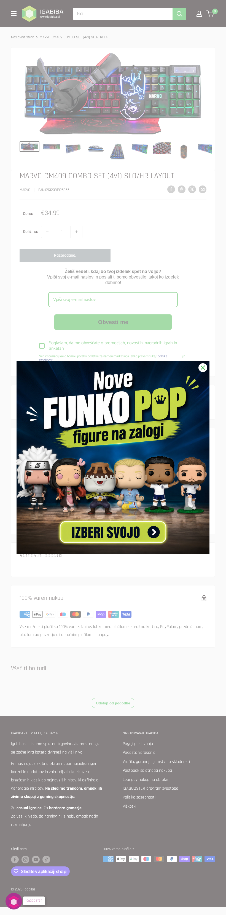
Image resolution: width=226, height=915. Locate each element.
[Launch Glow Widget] (14, 901)
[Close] (202, 367)
